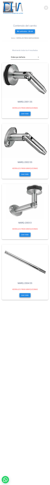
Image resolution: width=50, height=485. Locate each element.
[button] (5, 479)
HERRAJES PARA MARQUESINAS (25, 108)
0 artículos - (26, 31)
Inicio (13, 38)
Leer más (25, 114)
